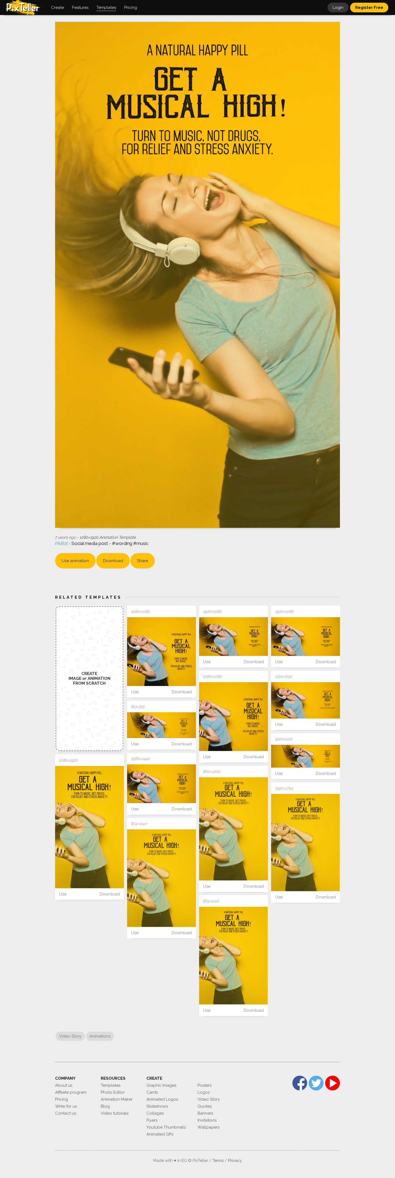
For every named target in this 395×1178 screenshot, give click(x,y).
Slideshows (157, 1106)
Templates (110, 1085)
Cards (152, 1092)
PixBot (62, 543)
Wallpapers (209, 1127)
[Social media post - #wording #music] (161, 651)
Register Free (369, 7)
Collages (155, 1113)
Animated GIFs (159, 1134)
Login (338, 7)
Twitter (316, 1083)
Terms (218, 1160)
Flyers (151, 1120)
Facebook (299, 1083)
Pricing (61, 1099)
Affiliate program (71, 1092)
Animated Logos (162, 1099)
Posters (204, 1085)
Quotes (204, 1106)
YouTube (332, 1083)
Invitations (207, 1120)
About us (63, 1085)
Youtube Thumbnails (166, 1127)
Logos (204, 1092)
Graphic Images (161, 1085)
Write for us (66, 1106)
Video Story (70, 1036)
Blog (105, 1106)
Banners (205, 1113)
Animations (99, 1036)
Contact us (65, 1113)
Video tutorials (114, 1113)
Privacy (235, 1160)
